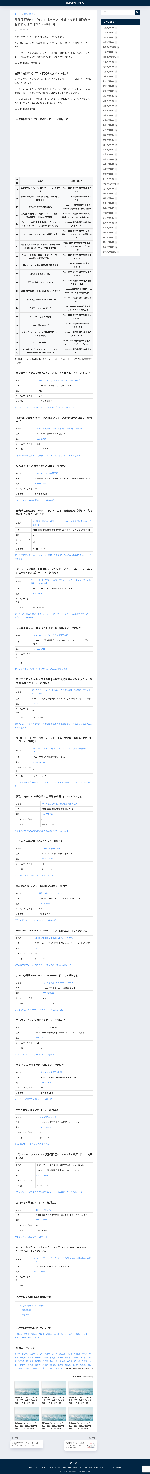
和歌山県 (59, 1368)
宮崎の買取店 (110, 86)
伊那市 (27, 1334)
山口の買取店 (110, 96)
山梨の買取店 (110, 106)
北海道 (51, 1368)
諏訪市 (79, 1334)
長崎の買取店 (110, 218)
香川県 (38, 1358)
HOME (76, 1463)
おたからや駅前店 (43, 1210)
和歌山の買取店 (110, 57)
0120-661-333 (40, 484)
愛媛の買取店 (110, 140)
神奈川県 (54, 1361)
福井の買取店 (110, 189)
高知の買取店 (110, 242)
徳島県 (68, 1365)
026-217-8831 (40, 948)
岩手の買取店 (110, 120)
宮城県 (77, 1354)
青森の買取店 (110, 228)
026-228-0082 (41, 1038)
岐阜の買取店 (110, 111)
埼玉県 (60, 1358)
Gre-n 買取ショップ (48, 1117)
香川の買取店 (110, 237)
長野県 (38, 1365)
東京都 (60, 1365)
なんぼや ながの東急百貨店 (46, 473)
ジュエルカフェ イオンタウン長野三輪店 (50, 635)
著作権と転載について (76, 1467)
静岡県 (69, 1361)
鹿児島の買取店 (110, 252)
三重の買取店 (110, 28)
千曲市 (17, 1337)
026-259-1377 (42, 439)
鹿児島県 (29, 1361)
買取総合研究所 (75, 2)
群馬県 (23, 1358)
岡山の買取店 (110, 115)
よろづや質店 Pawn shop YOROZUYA (58, 983)
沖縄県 (47, 1354)
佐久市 (56, 1334)
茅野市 (49, 1334)
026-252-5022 (39, 649)
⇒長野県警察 (25, 1310)
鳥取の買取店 (110, 247)
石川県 (77, 1361)
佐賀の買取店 (110, 37)
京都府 (84, 1354)
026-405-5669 (44, 904)
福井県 (21, 1368)
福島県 (36, 1368)
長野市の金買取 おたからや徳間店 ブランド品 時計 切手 (60, 429)
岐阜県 (62, 1354)
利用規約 (42, 1467)
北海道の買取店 (111, 47)
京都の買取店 (110, 33)
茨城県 (32, 1354)
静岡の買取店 (110, 233)
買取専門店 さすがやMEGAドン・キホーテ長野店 (59, 380)
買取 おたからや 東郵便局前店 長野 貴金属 (59, 804)
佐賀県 (53, 1358)
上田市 (71, 1334)
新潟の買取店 (110, 150)
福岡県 (28, 1368)
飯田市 (38, 1337)
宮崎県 (69, 1354)
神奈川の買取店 (111, 184)
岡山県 (40, 1354)
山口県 (83, 1358)
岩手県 (55, 1354)
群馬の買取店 (110, 208)
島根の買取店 (110, 125)
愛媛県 (25, 1354)
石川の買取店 (110, 179)
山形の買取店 (110, 101)
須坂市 (86, 1334)
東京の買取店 (110, 154)
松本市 (64, 1334)
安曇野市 (18, 1334)
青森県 (62, 1361)
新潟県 (45, 1361)
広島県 (30, 1358)
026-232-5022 (48, 993)
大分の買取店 (110, 67)
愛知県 (17, 1354)
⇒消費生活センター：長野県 (32, 1306)
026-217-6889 (41, 1220)
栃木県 (75, 1365)
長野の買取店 (87, 1376)
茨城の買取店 (110, 213)
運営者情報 (33, 1467)
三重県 (68, 1358)
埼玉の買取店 (110, 62)
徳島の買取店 (110, 135)
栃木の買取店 (110, 159)
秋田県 (38, 1361)
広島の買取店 (110, 130)
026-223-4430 (45, 1127)
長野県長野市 (27, 1337)
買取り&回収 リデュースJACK (51, 893)
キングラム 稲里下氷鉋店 (51, 1072)
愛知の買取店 (110, 145)
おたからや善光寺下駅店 (52, 849)
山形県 (75, 1358)
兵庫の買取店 (110, 42)
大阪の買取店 (110, 72)
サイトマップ (105, 1467)
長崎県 (30, 1365)
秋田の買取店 (110, 203)
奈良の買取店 (110, 76)
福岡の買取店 (110, 193)
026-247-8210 (46, 1083)
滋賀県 (21, 1361)
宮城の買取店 (110, 81)
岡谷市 (41, 1334)
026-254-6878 (36, 594)
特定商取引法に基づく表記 (56, 1467)
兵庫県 (43, 1368)
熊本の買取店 (110, 174)
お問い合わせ (116, 1467)
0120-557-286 (47, 814)
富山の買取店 (110, 91)
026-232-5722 (39, 1272)
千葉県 (84, 1361)
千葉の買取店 (110, 52)
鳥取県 (45, 1365)
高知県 (45, 1358)
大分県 (23, 1365)
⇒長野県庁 (24, 1315)
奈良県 (83, 1365)
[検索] (137, 12)
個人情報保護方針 (92, 1467)
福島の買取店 (110, 198)
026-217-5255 (39, 762)
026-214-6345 (42, 1175)
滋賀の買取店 (110, 169)
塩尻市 (34, 1334)
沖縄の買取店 (110, 164)
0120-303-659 (37, 704)
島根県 (53, 1365)
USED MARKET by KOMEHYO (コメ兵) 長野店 (54, 938)
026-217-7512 (47, 859)
